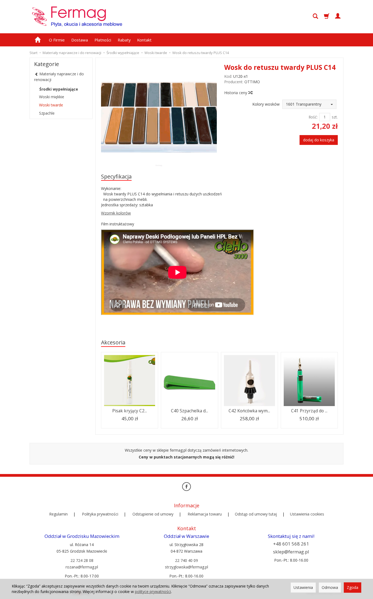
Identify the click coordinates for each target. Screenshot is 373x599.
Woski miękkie (51, 96)
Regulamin (58, 514)
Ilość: (313, 117)
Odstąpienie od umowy (152, 514)
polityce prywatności (153, 591)
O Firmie (57, 40)
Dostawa (79, 40)
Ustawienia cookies (307, 514)
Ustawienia (303, 587)
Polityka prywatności (100, 514)
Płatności (102, 40)
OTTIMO (252, 81)
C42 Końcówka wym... (249, 411)
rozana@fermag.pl (82, 567)
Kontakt (144, 40)
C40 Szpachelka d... (189, 411)
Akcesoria (113, 342)
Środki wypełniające (58, 89)
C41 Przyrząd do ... (309, 411)
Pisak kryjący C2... (129, 411)
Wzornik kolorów (116, 213)
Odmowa (330, 587)
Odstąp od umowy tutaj (256, 514)
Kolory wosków (266, 104)
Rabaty (124, 40)
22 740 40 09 (186, 560)
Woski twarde (51, 105)
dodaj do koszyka (318, 139)
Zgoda (352, 587)
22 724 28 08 (81, 560)
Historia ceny (236, 92)
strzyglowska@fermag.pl (186, 567)
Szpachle (47, 113)
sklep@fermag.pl (291, 552)
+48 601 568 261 (291, 544)
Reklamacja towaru (205, 514)
